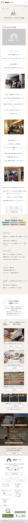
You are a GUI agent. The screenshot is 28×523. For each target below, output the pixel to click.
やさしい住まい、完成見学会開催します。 (11, 272)
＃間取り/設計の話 (22, 222)
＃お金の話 (7, 220)
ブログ (4, 502)
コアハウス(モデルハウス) (7, 495)
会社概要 (4, 501)
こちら (20, 409)
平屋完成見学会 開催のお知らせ (9, 270)
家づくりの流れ (18, 495)
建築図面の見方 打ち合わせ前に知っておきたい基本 (14, 257)
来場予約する (21, 425)
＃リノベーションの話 (14, 224)
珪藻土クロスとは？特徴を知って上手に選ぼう (12, 254)
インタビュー (18, 487)
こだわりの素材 (18, 493)
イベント (6, 265)
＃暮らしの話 (22, 224)
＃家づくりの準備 (6, 222)
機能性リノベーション (7, 493)
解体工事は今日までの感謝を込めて (10, 240)
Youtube (18, 469)
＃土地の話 (20, 220)
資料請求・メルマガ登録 (14, 478)
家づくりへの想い (6, 486)
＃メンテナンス (14, 220)
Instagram (12, 469)
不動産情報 (5, 505)
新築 (4, 492)
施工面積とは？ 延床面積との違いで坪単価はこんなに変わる (15, 237)
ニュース (6, 278)
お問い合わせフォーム (14, 442)
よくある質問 (18, 496)
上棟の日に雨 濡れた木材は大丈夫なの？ (11, 259)
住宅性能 (17, 492)
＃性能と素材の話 (14, 222)
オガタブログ (6, 233)
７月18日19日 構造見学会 (8, 267)
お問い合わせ (8, 481)
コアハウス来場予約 (20, 481)
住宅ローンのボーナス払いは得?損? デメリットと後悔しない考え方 (15, 244)
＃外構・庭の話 (6, 224)
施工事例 (17, 486)
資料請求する (6, 425)
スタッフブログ (7, 250)
